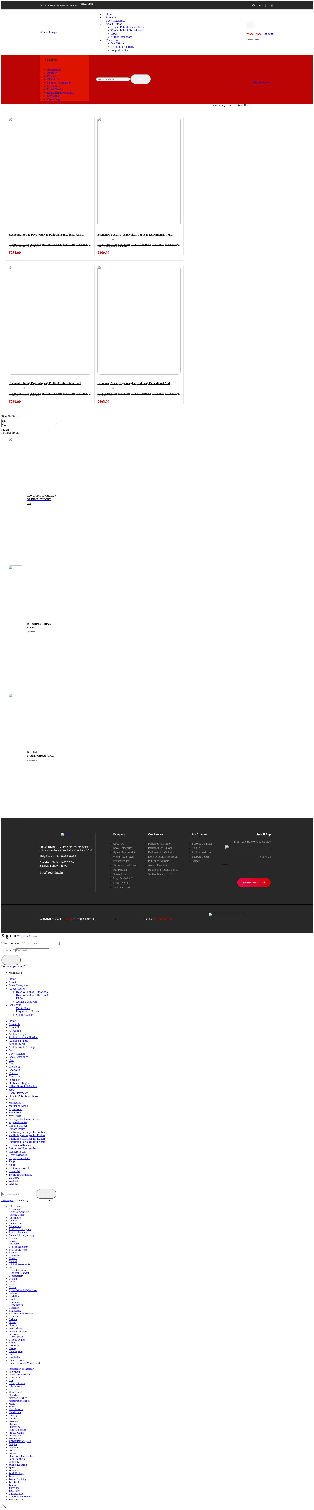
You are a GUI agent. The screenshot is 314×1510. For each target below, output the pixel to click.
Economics (14, 1302)
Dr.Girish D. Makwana (52, 244)
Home (12, 978)
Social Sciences (17, 1459)
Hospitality (14, 1357)
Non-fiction (15, 1412)
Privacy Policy (17, 1128)
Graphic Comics (17, 1339)
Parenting (14, 1421)
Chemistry (14, 1255)
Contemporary (16, 1275)
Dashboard (15, 1079)
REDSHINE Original (20, 1441)
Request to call (17, 1151)
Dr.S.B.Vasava (15, 246)
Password (8, 950)
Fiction (12, 1322)
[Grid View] (1, 105)
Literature (14, 1389)
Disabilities (14, 1296)
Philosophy (14, 1427)
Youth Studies (16, 1499)
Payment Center (18, 1122)
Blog (11, 1050)
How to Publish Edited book (32, 995)
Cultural (13, 1284)
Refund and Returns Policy (24, 1148)
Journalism (14, 1377)
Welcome (14, 1177)
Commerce (14, 1267)
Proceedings (15, 1435)
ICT (11, 1366)
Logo (12, 1099)
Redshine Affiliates (20, 1145)
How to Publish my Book (23, 1096)
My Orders (15, 1115)
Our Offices (23, 1008)
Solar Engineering (18, 1464)
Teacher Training (17, 1479)
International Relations (20, 1374)
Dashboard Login (19, 1083)
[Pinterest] (272, 5)
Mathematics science (19, 1400)
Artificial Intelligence (20, 1229)
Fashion (13, 1319)
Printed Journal (16, 1432)
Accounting (15, 1209)
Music (12, 1406)
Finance (13, 1325)
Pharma (13, 1424)
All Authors (15, 1030)
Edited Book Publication (23, 1086)
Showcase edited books (20, 1456)
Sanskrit (13, 1450)
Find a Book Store (261, 82)
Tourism (13, 1485)
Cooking (13, 1278)
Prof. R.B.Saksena (31, 246)
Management (15, 1392)
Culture (12, 1287)
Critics (12, 1281)
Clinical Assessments (19, 1264)
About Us (14, 1024)
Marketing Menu (18, 1105)
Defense (13, 1293)
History (12, 1348)
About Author (17, 988)
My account (15, 1109)
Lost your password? (13, 966)
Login (11, 960)
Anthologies (15, 1223)
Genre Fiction (16, 1337)
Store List (14, 1171)
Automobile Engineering (21, 1235)
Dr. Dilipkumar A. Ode (19, 244)
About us (14, 982)
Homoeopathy (16, 1351)
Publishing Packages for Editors (27, 1135)
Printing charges (18, 1125)
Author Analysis (18, 1034)
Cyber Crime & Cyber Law (23, 1290)
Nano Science (16, 1409)
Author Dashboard (26, 1001)
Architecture (15, 1226)
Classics (13, 1258)
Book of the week (18, 1249)
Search (140, 79)
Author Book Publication (23, 1037)
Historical (14, 1345)
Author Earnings (18, 1040)
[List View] (3, 105)
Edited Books (16, 1305)
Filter (5, 430)
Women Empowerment (20, 1496)
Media (12, 1403)
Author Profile (17, 1043)
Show (240, 105)
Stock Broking (16, 1473)
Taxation (13, 1476)
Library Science (17, 1383)
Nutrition (13, 1418)
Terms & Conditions (20, 1174)
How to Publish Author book (32, 991)
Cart (11, 1060)
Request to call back (27, 1011)
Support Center (24, 1014)
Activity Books (16, 1214)
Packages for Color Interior (24, 1119)
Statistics (13, 1470)
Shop (12, 1161)
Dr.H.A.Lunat (69, 244)
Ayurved (13, 1238)
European (14, 1316)
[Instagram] (266, 5)
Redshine (67, 918)
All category (15, 1206)
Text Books (14, 1482)
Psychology (15, 1438)
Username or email (13, 943)
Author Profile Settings (22, 1047)
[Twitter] (259, 5)
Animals (13, 1220)
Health (12, 1342)
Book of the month (18, 1246)
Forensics (13, 1334)
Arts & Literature (18, 1232)
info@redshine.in (51, 872)
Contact (13, 1073)
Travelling (14, 1488)
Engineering (15, 1310)
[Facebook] (253, 5)
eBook (12, 1299)
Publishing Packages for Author (27, 1132)
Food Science (16, 1328)
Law (29, 503)
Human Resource (17, 1360)
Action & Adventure (19, 1212)
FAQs (19, 998)
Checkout (14, 1066)
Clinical (13, 1261)
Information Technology (21, 1368)
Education (14, 1307)
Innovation (14, 1371)
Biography (14, 1244)
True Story (14, 1490)
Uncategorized (16, 1493)
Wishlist (13, 1181)
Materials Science (18, 1398)
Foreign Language (18, 1331)
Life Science (15, 1386)
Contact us (15, 1004)
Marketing (15, 1102)
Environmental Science (21, 1313)
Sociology (14, 1461)
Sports (12, 1467)
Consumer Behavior (19, 1273)
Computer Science (18, 1270)
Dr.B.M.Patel (35, 244)
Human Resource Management (24, 1363)
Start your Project (19, 1168)
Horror (12, 1354)
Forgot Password (18, 1092)
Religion (13, 1444)
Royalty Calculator (19, 1158)
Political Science (17, 1429)
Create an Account (27, 936)
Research (13, 1447)
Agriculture (15, 1217)
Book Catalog (17, 1053)
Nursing (13, 1415)
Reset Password (18, 1154)
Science (13, 1453)
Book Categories (18, 985)
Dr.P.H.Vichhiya (83, 244)
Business (31, 631)
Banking (13, 1241)
